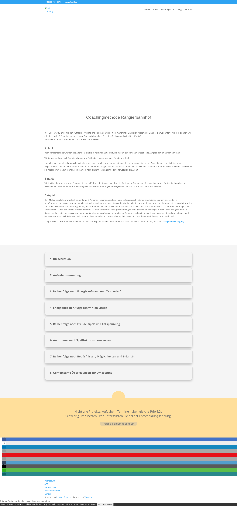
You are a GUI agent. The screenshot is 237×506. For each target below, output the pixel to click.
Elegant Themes (63, 497)
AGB (46, 484)
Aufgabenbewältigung (173, 221)
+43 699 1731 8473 (53, 2)
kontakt (189, 10)
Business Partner (52, 490)
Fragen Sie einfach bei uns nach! (118, 424)
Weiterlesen (107, 504)
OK (99, 504)
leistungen (166, 10)
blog (179, 10)
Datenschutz (50, 487)
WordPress (89, 497)
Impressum (49, 480)
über (155, 10)
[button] (4, 439)
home (147, 10)
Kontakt (47, 494)
